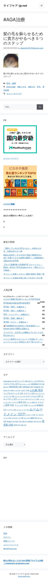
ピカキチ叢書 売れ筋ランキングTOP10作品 (21, 299)
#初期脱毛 (36, 384)
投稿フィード (9, 541)
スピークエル (33, 396)
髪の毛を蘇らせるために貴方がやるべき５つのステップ (23, 38)
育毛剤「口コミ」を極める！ (15, 322)
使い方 (27, 418)
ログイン (7, 537)
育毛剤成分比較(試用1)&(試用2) (16, 303)
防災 (23, 425)
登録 (5, 533)
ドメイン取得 (18, 402)
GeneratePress (24, 576)
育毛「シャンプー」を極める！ (16, 314)
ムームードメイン (11, 158)
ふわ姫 (36, 390)
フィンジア (21, 405)
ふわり (25, 390)
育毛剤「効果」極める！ (13, 318)
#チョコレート (25, 384)
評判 (17, 425)
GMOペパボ (15, 390)
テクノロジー (22, 399)
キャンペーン (20, 396)
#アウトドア (21, 381)
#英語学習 (15, 387)
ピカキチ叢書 (9, 204)
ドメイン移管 (32, 402)
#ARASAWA (8, 381)
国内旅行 (11, 421)
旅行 (18, 421)
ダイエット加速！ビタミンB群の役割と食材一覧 (23, 274)
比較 (24, 421)
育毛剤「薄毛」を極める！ (14, 307)
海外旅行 (32, 421)
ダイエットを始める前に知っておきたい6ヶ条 (23, 278)
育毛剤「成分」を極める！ (14, 311)
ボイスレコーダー (23, 410)
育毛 (39, 87)
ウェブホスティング (13, 393)
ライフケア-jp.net (15, 5)
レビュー (30, 415)
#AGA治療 (10, 87)
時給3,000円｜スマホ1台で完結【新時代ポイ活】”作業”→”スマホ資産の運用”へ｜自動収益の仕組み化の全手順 (23, 258)
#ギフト (32, 381)
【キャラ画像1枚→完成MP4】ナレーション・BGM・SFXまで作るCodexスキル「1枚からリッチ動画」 (24, 267)
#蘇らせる (21, 87)
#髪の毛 (31, 87)
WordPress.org (10, 549)
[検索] (40, 107)
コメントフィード (11, 545)
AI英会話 (27, 387)
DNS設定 (39, 387)
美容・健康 (11, 83)
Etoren (6, 390)
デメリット (33, 399)
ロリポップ (18, 418)
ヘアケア (11, 410)
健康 (33, 418)
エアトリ (29, 393)
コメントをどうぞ (14, 94)
